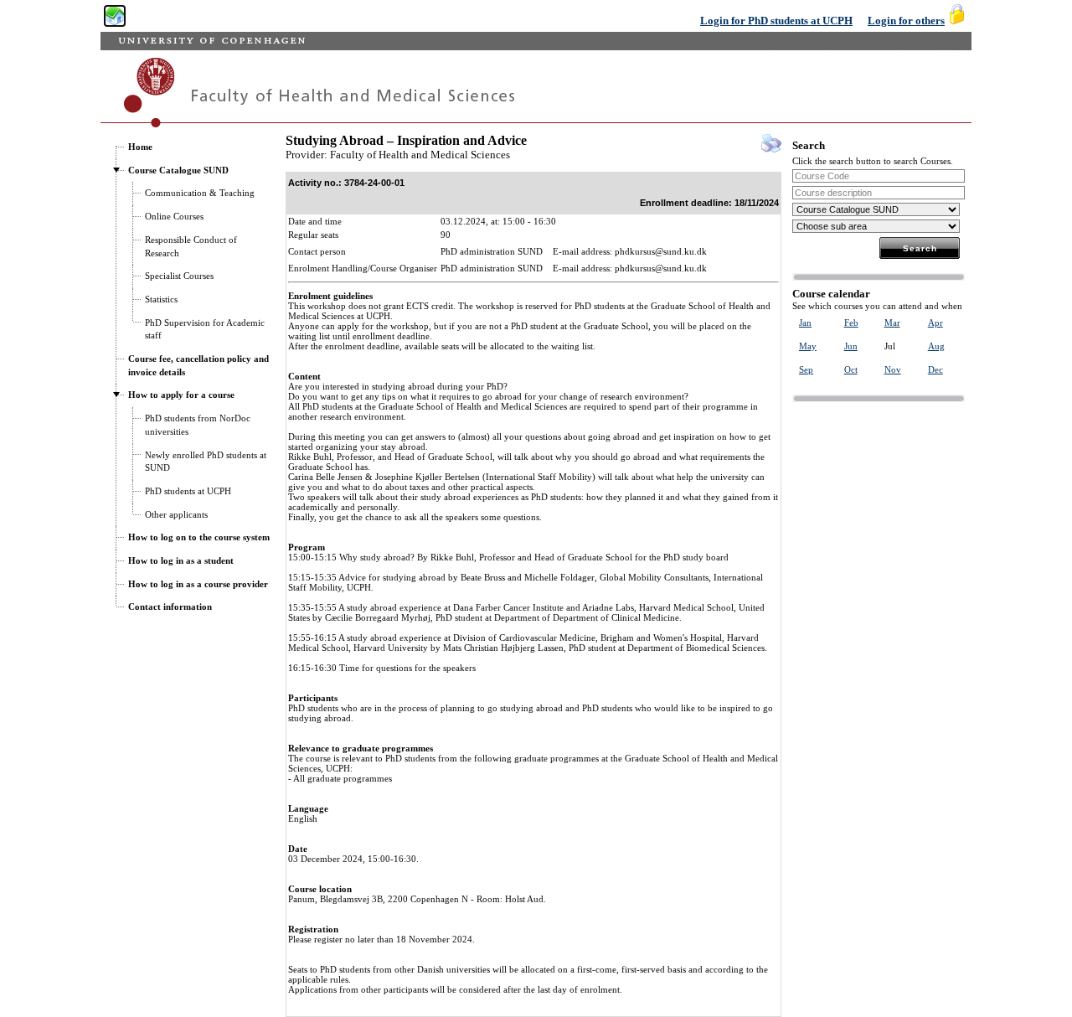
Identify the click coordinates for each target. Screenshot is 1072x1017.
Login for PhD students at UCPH (776, 20)
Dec (935, 369)
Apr (935, 322)
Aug (936, 346)
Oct (851, 369)
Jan (805, 322)
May (808, 346)
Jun (851, 346)
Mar (892, 322)
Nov (892, 369)
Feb (851, 322)
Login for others (906, 20)
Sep (806, 369)
